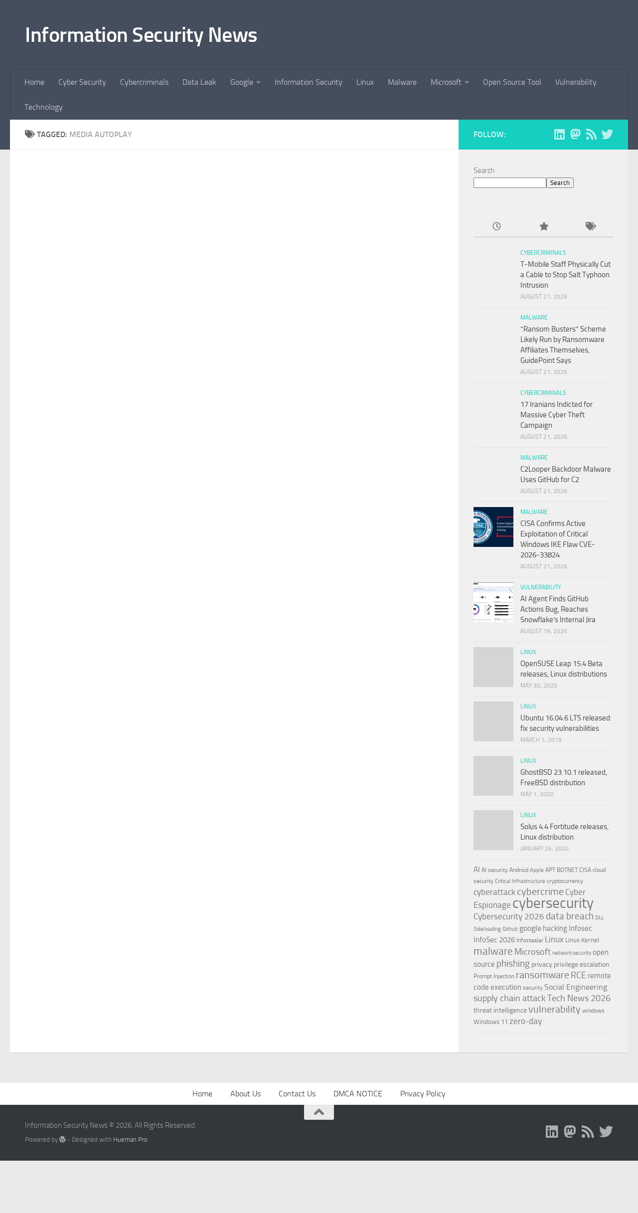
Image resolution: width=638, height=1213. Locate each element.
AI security (494, 869)
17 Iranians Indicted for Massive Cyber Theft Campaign (556, 415)
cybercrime (540, 891)
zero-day (525, 1021)
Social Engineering (575, 987)
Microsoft (446, 82)
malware (493, 951)
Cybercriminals (144, 82)
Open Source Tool (512, 82)
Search (484, 170)
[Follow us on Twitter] (607, 134)
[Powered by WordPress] (62, 1139)
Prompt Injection (494, 976)
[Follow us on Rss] (591, 134)
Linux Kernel (582, 940)
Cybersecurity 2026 (509, 916)
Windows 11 (491, 1022)
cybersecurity (553, 902)
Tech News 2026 (579, 998)
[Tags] (590, 227)
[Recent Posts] (497, 227)
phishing (513, 963)
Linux (365, 82)
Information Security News (141, 34)
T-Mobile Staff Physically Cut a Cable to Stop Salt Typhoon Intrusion (565, 275)
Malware (402, 82)
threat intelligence (500, 1010)
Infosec (580, 928)
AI (477, 869)
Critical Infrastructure (520, 881)
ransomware (542, 975)
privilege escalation (582, 964)
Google (241, 82)
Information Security (308, 82)
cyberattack (494, 892)
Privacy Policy (423, 1093)
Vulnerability (576, 82)
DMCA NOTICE (357, 1093)
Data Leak (199, 82)
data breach (570, 916)
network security (571, 953)
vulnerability (554, 1009)
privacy (541, 964)
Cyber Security (82, 82)
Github (510, 929)
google (530, 928)
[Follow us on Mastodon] (575, 134)
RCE (578, 975)
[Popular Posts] (543, 227)
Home (34, 82)
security (533, 987)
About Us (245, 1093)
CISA (585, 869)
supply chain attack (510, 998)
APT (550, 869)
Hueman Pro (130, 1139)
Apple (537, 869)
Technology (43, 107)
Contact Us (297, 1093)
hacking (555, 928)
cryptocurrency (565, 880)
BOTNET (567, 869)
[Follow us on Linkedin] (559, 134)
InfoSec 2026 (494, 939)
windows (593, 1010)
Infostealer (529, 940)
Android (518, 869)
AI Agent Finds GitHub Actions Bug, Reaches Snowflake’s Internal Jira (558, 609)
